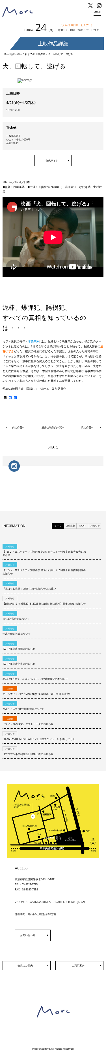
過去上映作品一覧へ (53, 427)
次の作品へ (87, 427)
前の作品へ (18, 427)
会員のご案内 (25, 965)
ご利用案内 (78, 965)
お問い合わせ (27, 935)
